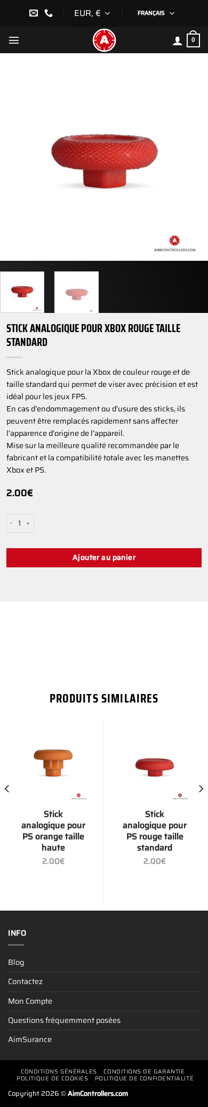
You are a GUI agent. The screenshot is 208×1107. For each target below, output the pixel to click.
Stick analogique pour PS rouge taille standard (155, 831)
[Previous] (17, 157)
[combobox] (92, 13)
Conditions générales (59, 1071)
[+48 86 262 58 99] (49, 13)
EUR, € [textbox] (87, 13)
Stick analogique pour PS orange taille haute (53, 831)
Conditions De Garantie (144, 1071)
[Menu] (14, 40)
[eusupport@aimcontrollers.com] (35, 13)
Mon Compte (30, 1001)
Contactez (25, 981)
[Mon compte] (177, 40)
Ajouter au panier (104, 557)
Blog (16, 962)
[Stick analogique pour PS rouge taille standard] (154, 765)
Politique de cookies (52, 1078)
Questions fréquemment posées (64, 1020)
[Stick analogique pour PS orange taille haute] (53, 765)
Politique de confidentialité (144, 1078)
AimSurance (30, 1039)
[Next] (190, 157)
